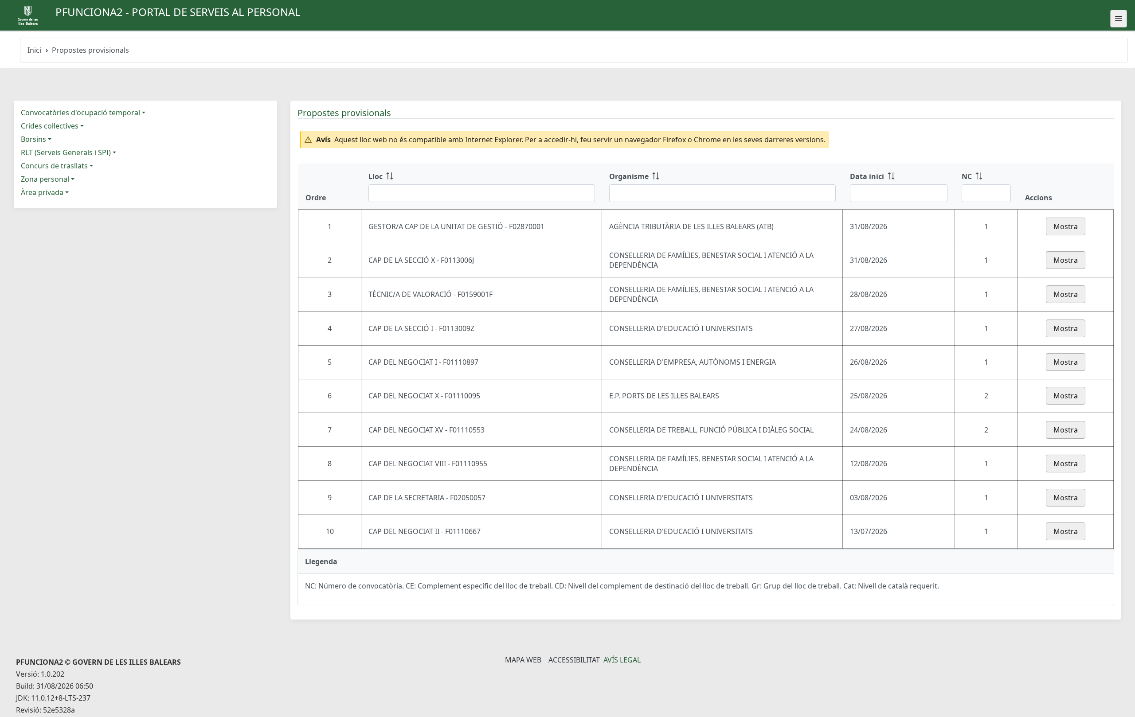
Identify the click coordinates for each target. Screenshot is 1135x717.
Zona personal (45, 179)
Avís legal (622, 660)
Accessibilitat (574, 660)
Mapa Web (523, 660)
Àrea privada (42, 192)
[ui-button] (1118, 18)
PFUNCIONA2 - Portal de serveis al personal (178, 11)
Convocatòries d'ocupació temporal (80, 112)
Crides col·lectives (49, 126)
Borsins (33, 139)
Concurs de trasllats (54, 166)
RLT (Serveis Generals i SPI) (66, 152)
